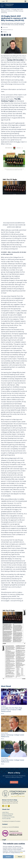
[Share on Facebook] (2, 35)
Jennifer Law (10, 29)
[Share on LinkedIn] (7, 35)
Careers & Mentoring (7, 814)
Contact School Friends (8, 817)
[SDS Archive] (9, 806)
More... (3, 713)
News (2, 9)
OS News (7, 9)
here (21, 852)
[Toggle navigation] (25, 1)
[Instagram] (6, 806)
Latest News (5, 812)
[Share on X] (5, 35)
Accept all (8, 856)
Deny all (20, 856)
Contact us (5, 827)
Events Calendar (6, 818)
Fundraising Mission (7, 815)
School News (4, 733)
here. (2, 91)
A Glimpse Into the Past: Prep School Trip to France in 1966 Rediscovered (11, 709)
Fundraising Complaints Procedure (11, 821)
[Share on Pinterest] (10, 35)
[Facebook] (3, 806)
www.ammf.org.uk (16, 600)
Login (3, 1)
